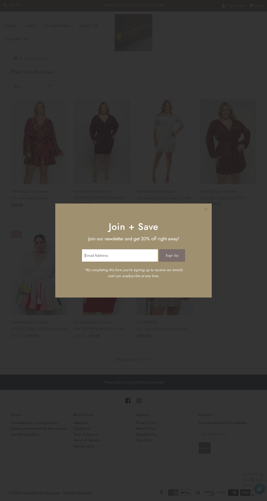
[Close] (206, 209)
